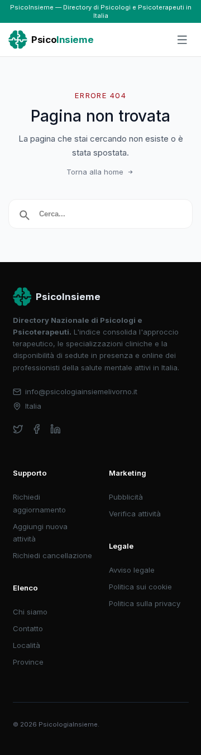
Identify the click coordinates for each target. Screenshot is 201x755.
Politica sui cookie (140, 586)
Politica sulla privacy (144, 603)
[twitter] (18, 429)
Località (26, 645)
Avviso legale (132, 569)
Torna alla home (94, 171)
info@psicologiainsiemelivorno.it (81, 391)
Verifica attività (135, 513)
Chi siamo (30, 611)
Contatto (28, 628)
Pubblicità (126, 496)
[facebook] (36, 429)
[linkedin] (55, 429)
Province (28, 661)
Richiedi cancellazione (52, 555)
